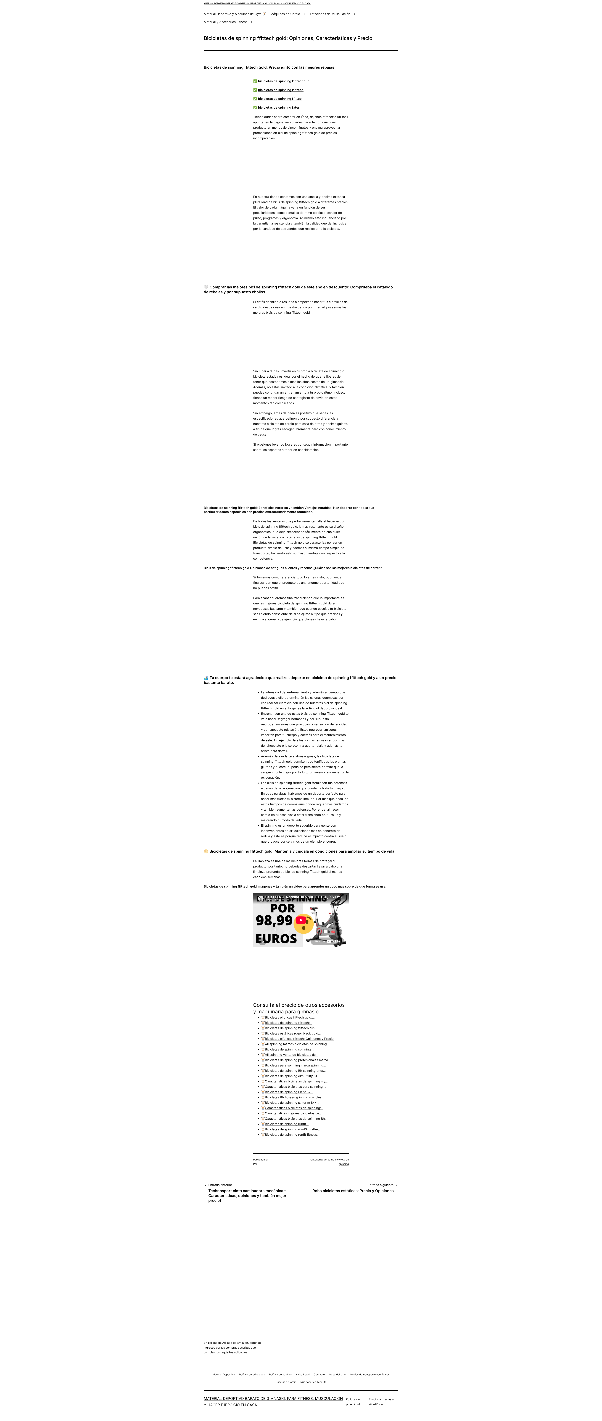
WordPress (376, 1404)
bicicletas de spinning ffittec (280, 99)
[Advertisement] (301, 167)
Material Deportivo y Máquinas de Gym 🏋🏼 (235, 14)
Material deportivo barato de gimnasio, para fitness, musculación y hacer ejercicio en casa (257, 3)
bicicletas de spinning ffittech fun (283, 81)
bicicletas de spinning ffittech (281, 90)
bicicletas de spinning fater (278, 107)
